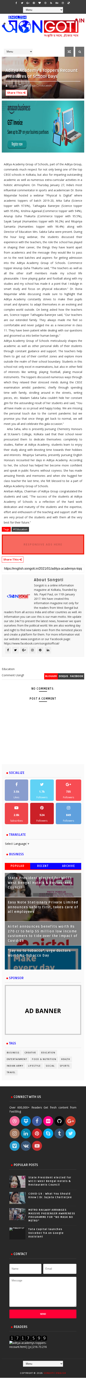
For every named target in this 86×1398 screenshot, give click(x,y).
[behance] (57, 3)
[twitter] (22, 3)
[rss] (51, 3)
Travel (11, 1072)
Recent (43, 866)
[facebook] (16, 3)
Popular (18, 866)
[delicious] (69, 3)
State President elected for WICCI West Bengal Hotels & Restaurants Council (40, 882)
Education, (46, 85)
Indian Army (15, 1065)
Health (65, 1059)
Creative (30, 1052)
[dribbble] (45, 3)
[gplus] (28, 3)
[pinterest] (34, 3)
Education (48, 1052)
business (13, 1052)
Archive (68, 866)
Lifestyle (34, 1065)
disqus (63, 676)
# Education (20, 529)
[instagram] (63, 3)
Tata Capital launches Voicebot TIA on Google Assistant (46, 1233)
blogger (51, 676)
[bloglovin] (40, 3)
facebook (76, 676)
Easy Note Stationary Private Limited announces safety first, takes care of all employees (43, 907)
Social (50, 1065)
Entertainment (17, 1059)
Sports (65, 1065)
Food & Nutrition (44, 1059)
